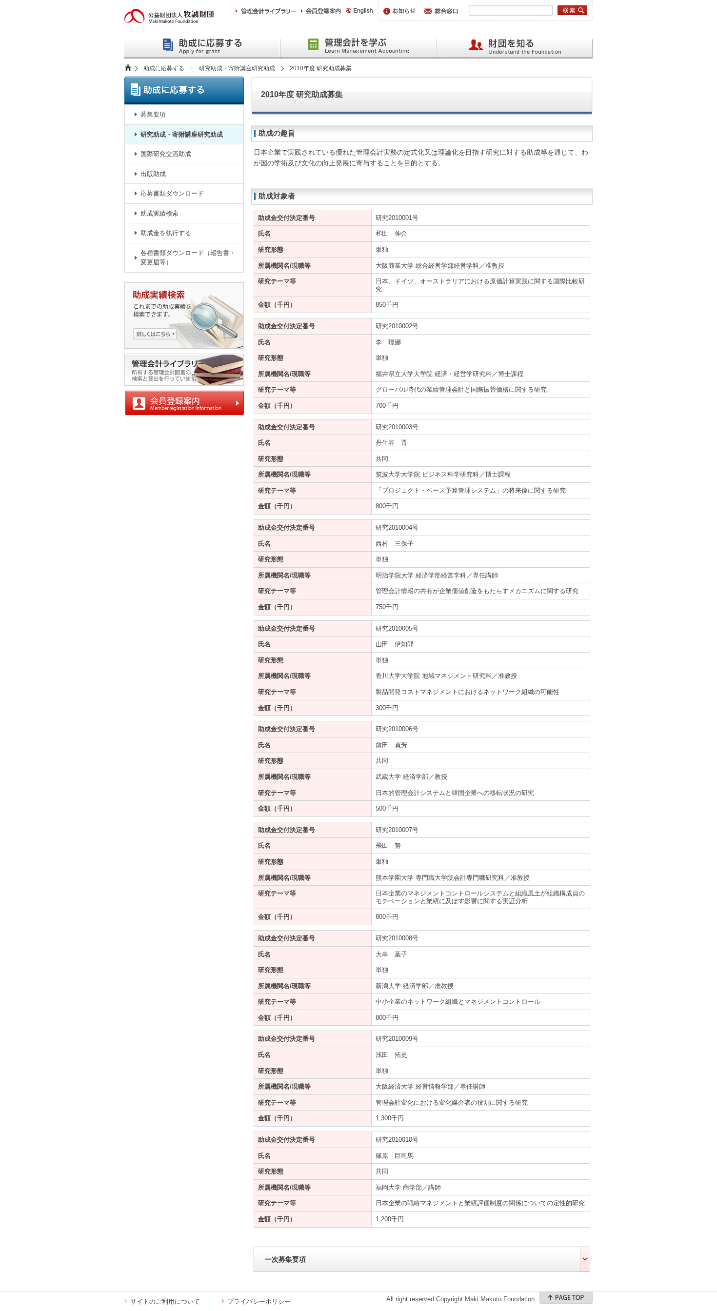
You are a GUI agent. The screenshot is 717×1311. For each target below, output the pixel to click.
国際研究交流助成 (165, 154)
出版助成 (153, 174)
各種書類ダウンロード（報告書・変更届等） (188, 257)
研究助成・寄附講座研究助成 (237, 68)
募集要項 (153, 114)
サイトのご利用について (165, 1301)
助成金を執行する (165, 233)
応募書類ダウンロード (172, 193)
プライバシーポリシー (259, 1301)
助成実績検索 (159, 213)
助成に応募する (163, 68)
